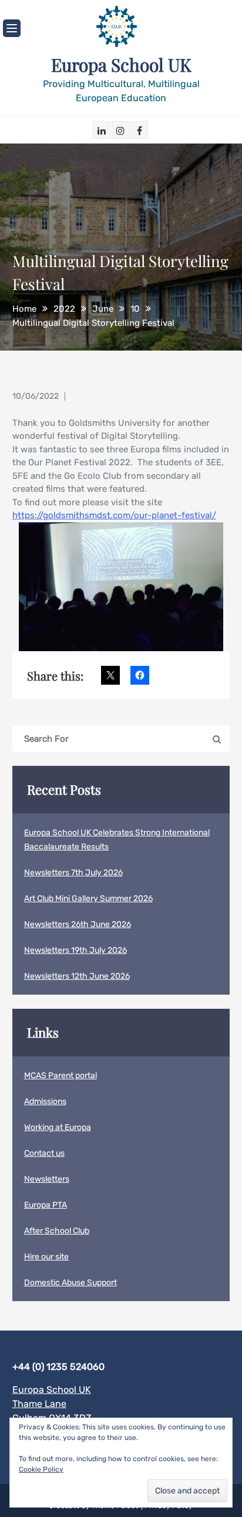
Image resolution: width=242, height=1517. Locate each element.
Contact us (44, 1153)
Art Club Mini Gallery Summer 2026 (88, 898)
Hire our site (46, 1257)
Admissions (45, 1101)
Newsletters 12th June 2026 (77, 976)
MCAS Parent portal (60, 1076)
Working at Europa (57, 1127)
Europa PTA (45, 1205)
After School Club (56, 1231)
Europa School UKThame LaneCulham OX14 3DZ (52, 1403)
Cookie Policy (41, 1469)
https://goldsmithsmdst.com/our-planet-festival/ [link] (114, 515)
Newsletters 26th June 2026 (77, 924)
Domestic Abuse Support (70, 1283)
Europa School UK (121, 64)
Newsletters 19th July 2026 (75, 950)
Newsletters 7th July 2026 (73, 873)
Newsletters (46, 1179)
